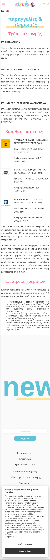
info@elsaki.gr (8, 240)
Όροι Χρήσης (25, 483)
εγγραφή (25, 439)
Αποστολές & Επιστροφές (25, 472)
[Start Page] (25, 4)
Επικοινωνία (25, 459)
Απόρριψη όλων (25, 544)
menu (3, 4)
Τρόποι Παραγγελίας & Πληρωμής (25, 478)
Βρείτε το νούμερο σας (25, 465)
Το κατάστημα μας (25, 453)
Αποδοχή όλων (25, 551)
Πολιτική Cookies (28, 501)
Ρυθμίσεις (9, 536)
